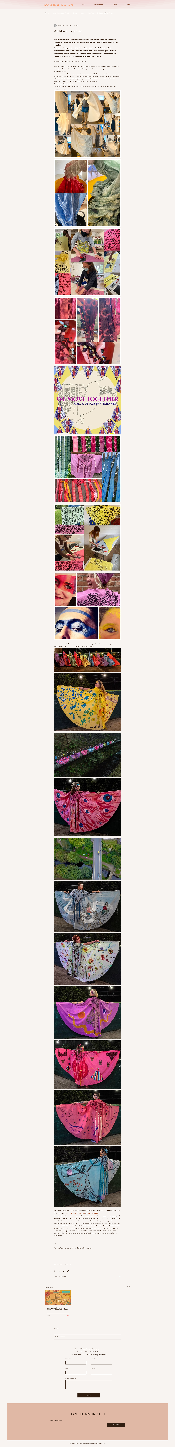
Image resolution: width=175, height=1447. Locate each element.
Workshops (91, 13)
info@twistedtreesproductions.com (89, 1349)
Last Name (94, 1359)
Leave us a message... (70, 1378)
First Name (68, 1359)
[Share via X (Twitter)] (59, 1271)
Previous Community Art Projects (61, 13)
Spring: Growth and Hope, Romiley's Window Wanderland (57, 1309)
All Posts (47, 13)
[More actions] (120, 26)
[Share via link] (68, 1271)
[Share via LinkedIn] (63, 1271)
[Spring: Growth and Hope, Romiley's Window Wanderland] (58, 1297)
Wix (105, 1443)
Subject (93, 1369)
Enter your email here (56, 1420)
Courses (82, 13)
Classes (75, 13)
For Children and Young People (105, 13)
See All (128, 1287)
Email (66, 1369)
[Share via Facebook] (55, 1271)
